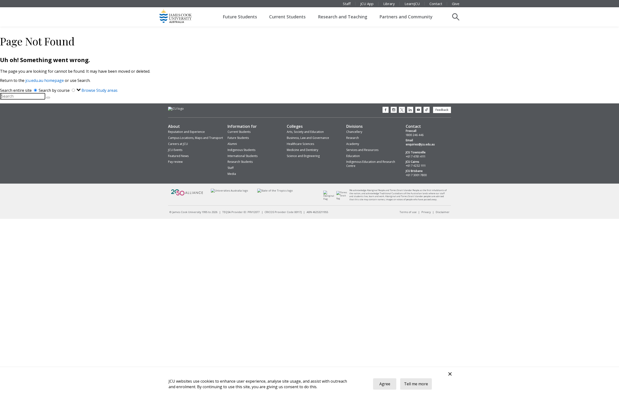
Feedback (442, 110)
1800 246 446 (415, 135)
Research (352, 138)
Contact (435, 3)
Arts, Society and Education (305, 132)
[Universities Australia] (229, 190)
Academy (352, 144)
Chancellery (354, 132)
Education (353, 156)
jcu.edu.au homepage (44, 80)
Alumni (232, 144)
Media (232, 174)
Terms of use (408, 212)
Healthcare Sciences (300, 144)
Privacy (426, 212)
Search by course (55, 90)
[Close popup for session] (450, 374)
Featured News (178, 156)
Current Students (287, 17)
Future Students (240, 17)
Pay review (175, 162)
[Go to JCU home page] (176, 109)
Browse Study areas (99, 90)
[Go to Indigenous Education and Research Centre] (330, 199)
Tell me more (416, 384)
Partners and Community (406, 17)
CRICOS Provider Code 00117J (283, 212)
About (174, 126)
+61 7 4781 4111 (415, 156)
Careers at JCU (178, 144)
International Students (243, 156)
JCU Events (175, 150)
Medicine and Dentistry (302, 150)
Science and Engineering (303, 156)
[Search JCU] (455, 17)
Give (455, 3)
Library (389, 3)
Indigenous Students (241, 150)
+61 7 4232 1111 (416, 166)
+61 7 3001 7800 (416, 175)
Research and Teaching (342, 17)
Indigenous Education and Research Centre (370, 164)
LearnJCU (412, 3)
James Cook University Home (181, 15)
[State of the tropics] (275, 190)
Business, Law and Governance (308, 138)
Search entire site (16, 90)
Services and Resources (362, 150)
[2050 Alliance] (187, 195)
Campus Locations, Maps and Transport (195, 138)
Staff (347, 3)
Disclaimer (443, 212)
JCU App (367, 3)
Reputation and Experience (186, 132)
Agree (384, 384)
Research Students (240, 162)
